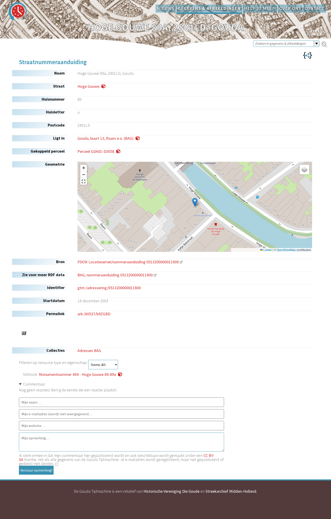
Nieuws (166, 8)
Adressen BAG (89, 350)
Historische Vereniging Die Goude (171, 491)
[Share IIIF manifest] (24, 333)
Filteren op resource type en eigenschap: (53, 362)
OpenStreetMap (286, 250)
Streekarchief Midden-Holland (231, 491)
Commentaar (34, 384)
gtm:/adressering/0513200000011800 (109, 287)
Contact (315, 8)
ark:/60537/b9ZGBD (93, 313)
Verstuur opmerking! (36, 470)
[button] (195, 202)
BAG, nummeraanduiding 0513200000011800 (115, 275)
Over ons (290, 8)
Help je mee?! (260, 8)
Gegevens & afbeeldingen (209, 8)
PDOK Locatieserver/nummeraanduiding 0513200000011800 (128, 261)
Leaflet (267, 250)
